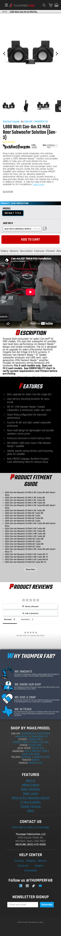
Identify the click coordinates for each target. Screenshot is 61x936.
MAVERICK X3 (41, 121)
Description (26, 251)
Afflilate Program (30, 785)
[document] (30, 53)
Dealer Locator (30, 793)
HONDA (23, 745)
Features (39, 251)
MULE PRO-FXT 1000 (36, 751)
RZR (47, 757)
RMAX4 (32, 763)
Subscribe (46, 904)
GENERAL (26, 757)
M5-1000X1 (12, 443)
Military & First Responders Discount (31, 797)
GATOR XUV (37, 748)
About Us (30, 780)
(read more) (39, 184)
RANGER (38, 757)
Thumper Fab (26, 922)
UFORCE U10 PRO (39, 742)
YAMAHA (23, 763)
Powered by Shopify (37, 922)
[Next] (56, 53)
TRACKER (26, 760)
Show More (30, 569)
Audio (34, 147)
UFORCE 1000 (19, 742)
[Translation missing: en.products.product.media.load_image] (9, 106)
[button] (5, 5)
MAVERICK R (23, 736)
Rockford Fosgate (11, 121)
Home (4, 11)
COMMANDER (28, 733)
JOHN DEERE (24, 748)
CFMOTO (22, 739)
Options (14, 251)
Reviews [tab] (8, 619)
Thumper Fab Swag (31, 806)
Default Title (13, 213)
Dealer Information (30, 789)
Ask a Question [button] (31, 613)
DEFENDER (44, 733)
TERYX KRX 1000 (30, 754)
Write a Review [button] (32, 606)
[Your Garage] (56, 5)
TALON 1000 (34, 745)
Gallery (4, 251)
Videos (30, 810)
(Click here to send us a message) (30, 827)
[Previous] (4, 53)
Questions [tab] (25, 619)
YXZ (41, 763)
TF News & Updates (30, 802)
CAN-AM (28, 121)
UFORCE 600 (34, 739)
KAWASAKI (18, 751)
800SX (35, 760)
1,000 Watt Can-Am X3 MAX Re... (24, 11)
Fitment (50, 251)
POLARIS (16, 757)
